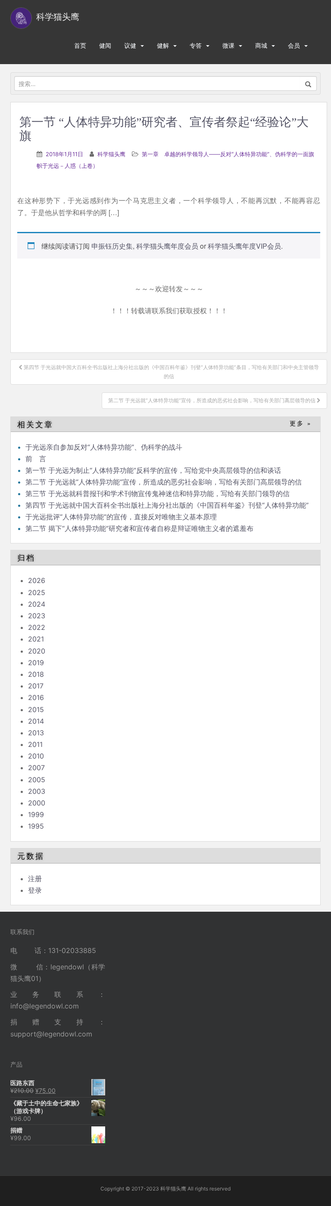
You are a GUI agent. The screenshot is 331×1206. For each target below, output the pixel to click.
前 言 (35, 458)
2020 (36, 651)
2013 (36, 732)
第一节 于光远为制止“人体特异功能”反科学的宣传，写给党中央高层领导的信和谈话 (153, 470)
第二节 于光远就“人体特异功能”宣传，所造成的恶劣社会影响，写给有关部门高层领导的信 (163, 482)
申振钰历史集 (112, 246)
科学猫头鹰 (111, 154)
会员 (294, 45)
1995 (36, 826)
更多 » (301, 423)
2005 (36, 779)
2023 (36, 615)
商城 (261, 45)
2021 (36, 639)
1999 (36, 814)
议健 (130, 45)
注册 (35, 878)
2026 (36, 580)
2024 (36, 604)
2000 (36, 803)
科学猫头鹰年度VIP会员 (244, 246)
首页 (80, 45)
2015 (36, 709)
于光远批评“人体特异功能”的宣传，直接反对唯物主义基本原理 (121, 516)
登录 (35, 890)
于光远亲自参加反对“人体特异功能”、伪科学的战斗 (103, 447)
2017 (36, 686)
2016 (36, 697)
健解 (163, 45)
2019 (36, 662)
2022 (36, 627)
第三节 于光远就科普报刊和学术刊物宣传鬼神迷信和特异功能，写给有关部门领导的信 (157, 493)
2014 (36, 721)
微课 (228, 45)
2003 (36, 791)
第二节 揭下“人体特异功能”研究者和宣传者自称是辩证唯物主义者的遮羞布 (139, 528)
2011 (35, 744)
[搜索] (308, 83)
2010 (36, 756)
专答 (196, 45)
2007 (36, 767)
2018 (36, 674)
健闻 (105, 45)
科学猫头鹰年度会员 (167, 246)
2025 (36, 592)
